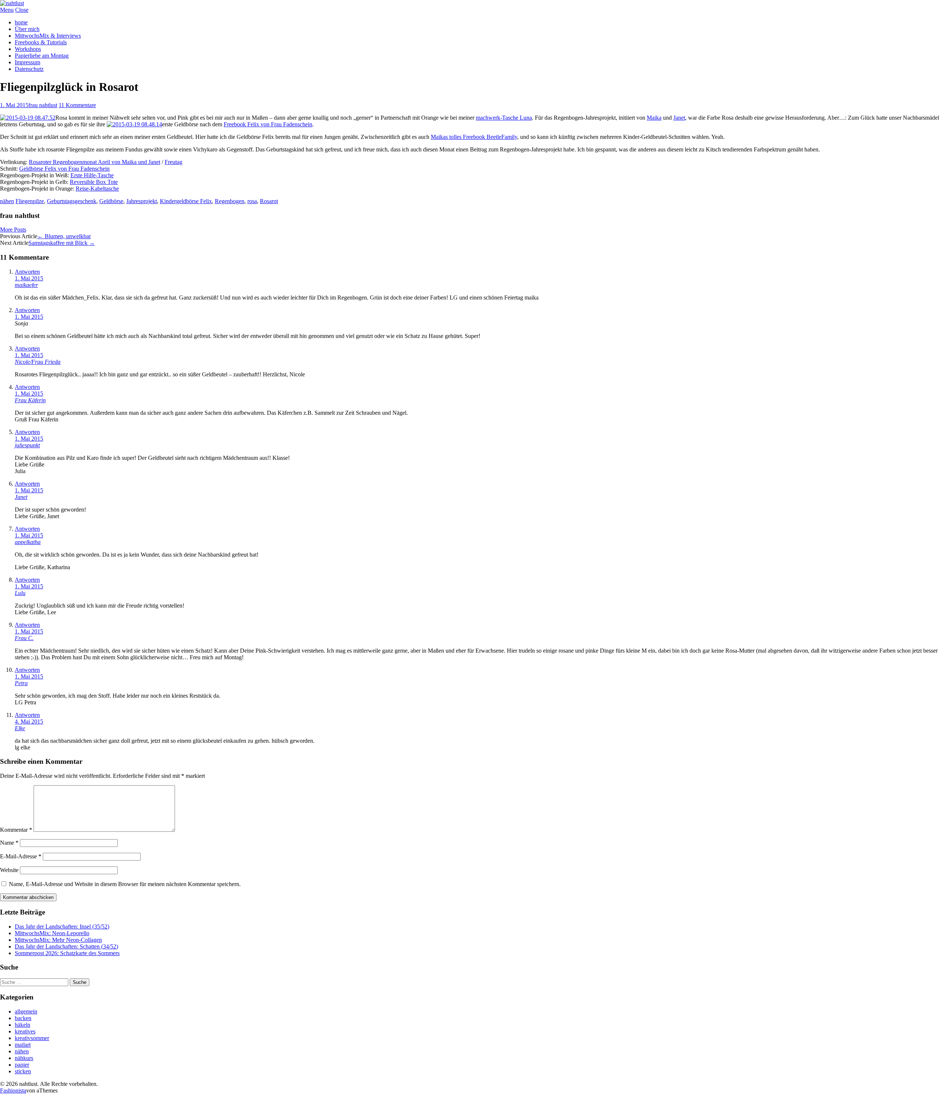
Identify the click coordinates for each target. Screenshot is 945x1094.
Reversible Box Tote (94, 182)
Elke (20, 728)
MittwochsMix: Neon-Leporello (52, 933)
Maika (654, 117)
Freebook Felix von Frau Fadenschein (268, 124)
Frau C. (24, 638)
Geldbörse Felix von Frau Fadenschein (64, 168)
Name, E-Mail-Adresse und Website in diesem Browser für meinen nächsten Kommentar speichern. (125, 884)
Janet (679, 117)
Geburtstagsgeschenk (71, 201)
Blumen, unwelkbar (64, 236)
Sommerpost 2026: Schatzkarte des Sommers (67, 953)
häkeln (22, 1025)
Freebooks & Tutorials (41, 42)
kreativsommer (32, 1038)
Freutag (173, 162)
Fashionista (13, 1090)
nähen (7, 201)
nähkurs (24, 1058)
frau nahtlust (42, 105)
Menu (7, 10)
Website (9, 870)
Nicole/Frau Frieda (38, 362)
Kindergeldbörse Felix (186, 201)
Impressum (27, 62)
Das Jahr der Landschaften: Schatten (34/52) (66, 946)
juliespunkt (27, 445)
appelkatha (28, 542)
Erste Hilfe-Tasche (92, 175)
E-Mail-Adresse (20, 856)
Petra (21, 683)
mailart (23, 1045)
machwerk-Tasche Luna (504, 117)
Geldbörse (111, 201)
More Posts (13, 229)
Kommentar (16, 830)
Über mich (27, 29)
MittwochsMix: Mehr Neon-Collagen (58, 940)
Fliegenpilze (30, 201)
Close (21, 10)
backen (23, 1018)
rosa (252, 201)
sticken (23, 1071)
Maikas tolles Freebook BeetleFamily (474, 137)
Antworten (27, 272)
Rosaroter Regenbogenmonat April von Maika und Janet (94, 162)
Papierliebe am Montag (42, 55)
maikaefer (26, 285)
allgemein (26, 1011)
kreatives (25, 1031)
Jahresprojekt (141, 201)
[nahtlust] (12, 3)
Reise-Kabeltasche (97, 188)
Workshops (28, 49)
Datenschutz (29, 69)
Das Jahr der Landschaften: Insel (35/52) (62, 926)
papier (22, 1064)
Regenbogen (229, 201)
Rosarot (269, 201)
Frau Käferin (30, 400)
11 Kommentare (77, 105)
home (21, 22)
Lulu (20, 593)
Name (9, 843)
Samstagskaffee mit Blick (61, 243)
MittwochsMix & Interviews (48, 36)
